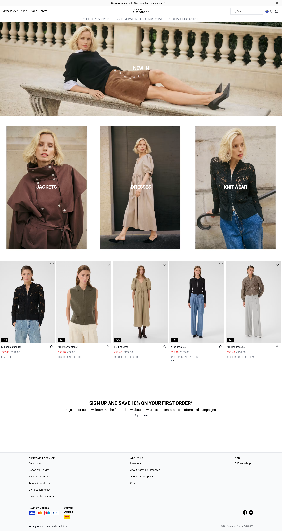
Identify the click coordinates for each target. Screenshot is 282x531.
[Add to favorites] (52, 264)
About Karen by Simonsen (145, 470)
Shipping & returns (39, 476)
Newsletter (136, 463)
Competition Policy (39, 489)
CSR (132, 483)
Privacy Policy (36, 526)
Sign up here (141, 415)
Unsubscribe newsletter (42, 496)
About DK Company (141, 476)
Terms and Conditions (56, 526)
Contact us (35, 463)
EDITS (44, 11)
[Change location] (267, 11)
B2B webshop (243, 463)
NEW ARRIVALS (10, 11)
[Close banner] (276, 3)
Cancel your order (39, 470)
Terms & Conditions (40, 483)
